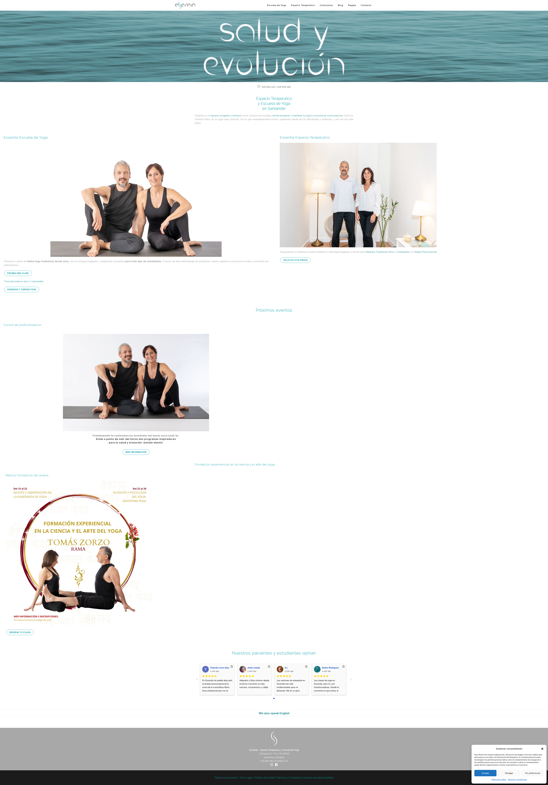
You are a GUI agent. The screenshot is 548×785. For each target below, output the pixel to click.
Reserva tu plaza (20, 632)
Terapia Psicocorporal (425, 252)
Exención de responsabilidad (319, 777)
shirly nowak (218, 667)
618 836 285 (284, 87)
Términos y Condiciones (517, 780)
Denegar (509, 773)
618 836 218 (268, 87)
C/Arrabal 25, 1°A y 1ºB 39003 (274, 753)
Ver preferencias (532, 773)
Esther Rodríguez (294, 667)
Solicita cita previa (295, 260)
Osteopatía (403, 252)
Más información (136, 452)
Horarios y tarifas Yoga (21, 289)
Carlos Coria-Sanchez (334, 667)
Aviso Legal (246, 777)
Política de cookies (498, 780)
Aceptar (485, 773)
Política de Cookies (265, 777)
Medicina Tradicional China (380, 252)
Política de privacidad (225, 777)
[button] (542, 748)
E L (250, 667)
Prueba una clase (18, 273)
